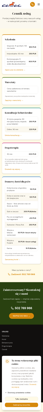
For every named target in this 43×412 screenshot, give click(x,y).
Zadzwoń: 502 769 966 (23, 274)
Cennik (4, 349)
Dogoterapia (7, 346)
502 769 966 (23, 308)
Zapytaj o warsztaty (14, 100)
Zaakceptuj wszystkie (21, 405)
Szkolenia (5, 336)
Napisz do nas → (21, 316)
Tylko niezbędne (21, 399)
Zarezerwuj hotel (12, 259)
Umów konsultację (13, 135)
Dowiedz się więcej (13, 169)
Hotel (4, 339)
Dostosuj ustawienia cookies (19, 393)
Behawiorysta (7, 343)
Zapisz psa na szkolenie (15, 70)
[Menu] (38, 4)
